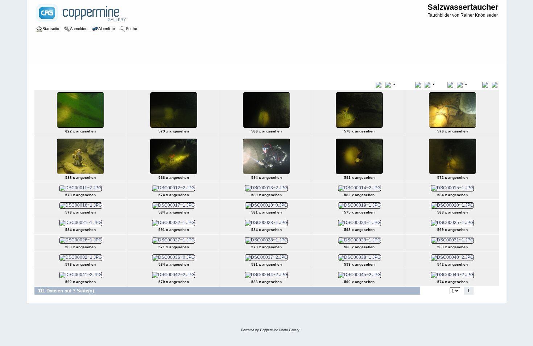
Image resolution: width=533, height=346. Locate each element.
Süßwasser (72, 70)
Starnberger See (133, 70)
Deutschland (100, 70)
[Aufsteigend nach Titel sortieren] (380, 84)
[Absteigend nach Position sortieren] (495, 84)
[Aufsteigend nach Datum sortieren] (451, 84)
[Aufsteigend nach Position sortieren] (486, 84)
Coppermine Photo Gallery (279, 330)
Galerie (49, 70)
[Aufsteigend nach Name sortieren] (419, 84)
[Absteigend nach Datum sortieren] (460, 84)
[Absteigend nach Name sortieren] (428, 84)
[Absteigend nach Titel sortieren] (388, 84)
